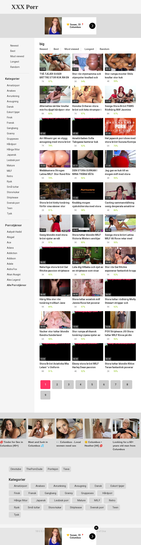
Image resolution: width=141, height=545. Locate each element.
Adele (10, 263)
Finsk (9, 117)
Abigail (10, 237)
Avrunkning (13, 96)
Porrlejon (53, 469)
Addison (11, 258)
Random (15, 67)
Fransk (10, 122)
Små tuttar (13, 186)
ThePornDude (34, 469)
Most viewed (17, 56)
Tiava (66, 469)
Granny (11, 133)
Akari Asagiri (14, 274)
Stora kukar (13, 192)
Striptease (12, 197)
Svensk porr (13, 202)
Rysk (9, 181)
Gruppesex (13, 138)
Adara (10, 247)
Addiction (12, 253)
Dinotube (15, 469)
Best (12, 51)
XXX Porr (24, 6)
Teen (9, 208)
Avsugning (12, 101)
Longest (14, 61)
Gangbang (12, 128)
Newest (14, 45)
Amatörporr (13, 85)
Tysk (9, 213)
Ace (9, 242)
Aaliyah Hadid (14, 231)
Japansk (11, 154)
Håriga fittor (13, 149)
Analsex (11, 90)
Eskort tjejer (13, 112)
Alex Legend (13, 279)
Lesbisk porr (13, 160)
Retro (10, 176)
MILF (9, 170)
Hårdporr (12, 144)
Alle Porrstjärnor (16, 285)
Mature (11, 165)
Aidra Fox (12, 269)
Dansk (10, 106)
